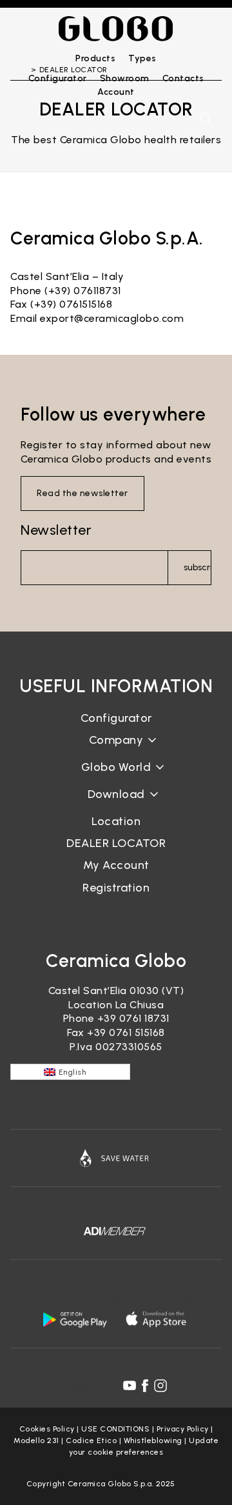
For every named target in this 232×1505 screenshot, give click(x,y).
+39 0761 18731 (133, 1018)
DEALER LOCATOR (116, 843)
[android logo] (75, 1319)
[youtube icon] (129, 1385)
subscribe (197, 567)
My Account (116, 865)
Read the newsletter (82, 493)
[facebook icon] (145, 1385)
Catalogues (116, 804)
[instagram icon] (160, 1385)
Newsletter (56, 530)
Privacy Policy (183, 1428)
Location (116, 821)
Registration (116, 888)
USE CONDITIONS (115, 1428)
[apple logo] (157, 1319)
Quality (116, 777)
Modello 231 (36, 1440)
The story (116, 750)
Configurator (116, 718)
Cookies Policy (47, 1428)
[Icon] (116, 1158)
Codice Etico (91, 1440)
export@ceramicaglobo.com (112, 318)
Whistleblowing (153, 1440)
